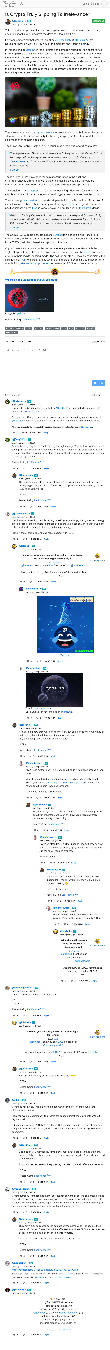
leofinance (11, 332)
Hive (34, 207)
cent (28, 328)
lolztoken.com (97, 560)
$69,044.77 (81, 39)
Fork (71, 204)
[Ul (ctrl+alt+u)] (34, 350)
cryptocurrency (45, 132)
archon (80, 328)
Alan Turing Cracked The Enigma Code (66, 782)
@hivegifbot (33, 588)
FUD (23, 259)
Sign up (95, 3)
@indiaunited (86, 427)
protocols (44, 263)
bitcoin (90, 328)
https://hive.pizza (64, 1329)
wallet (58, 234)
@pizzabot (18, 1289)
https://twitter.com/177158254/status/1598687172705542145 (45, 1269)
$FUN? (56, 1052)
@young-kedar (21, 1188)
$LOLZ (52, 565)
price (96, 194)
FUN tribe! (93, 1052)
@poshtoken (19, 1262)
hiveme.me (66, 711)
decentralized (29, 263)
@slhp (16, 1099)
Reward (98, 395)
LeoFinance (98, 21)
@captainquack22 (22, 987)
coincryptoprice (42, 708)
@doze (21, 313)
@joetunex (18, 20)
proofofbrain (52, 328)
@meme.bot (33, 668)
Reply (99, 383)
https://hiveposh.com (61, 1277)
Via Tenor (65, 655)
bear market (29, 200)
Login (86, 3)
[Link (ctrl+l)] (40, 350)
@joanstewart (20, 513)
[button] (104, 4)
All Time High (63, 39)
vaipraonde (55, 562)
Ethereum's (84, 207)
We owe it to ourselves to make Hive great (31, 279)
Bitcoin (30, 49)
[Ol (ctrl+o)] (29, 350)
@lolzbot (24, 545)
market (34, 190)
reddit (76, 951)
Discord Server (31, 411)
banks (87, 252)
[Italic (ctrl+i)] (13, 350)
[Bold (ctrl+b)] (8, 350)
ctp (71, 328)
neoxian (38, 328)
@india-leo (18, 401)
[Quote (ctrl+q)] (24, 350)
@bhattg (60, 408)
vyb (64, 328)
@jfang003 (18, 439)
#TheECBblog (18, 161)
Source (14, 169)
